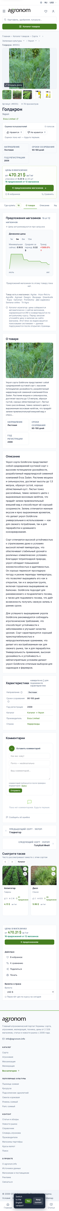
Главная (6, 36)
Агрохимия (7, 1057)
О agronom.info (9, 1164)
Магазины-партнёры (12, 1141)
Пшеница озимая (10, 1084)
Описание (44, 205)
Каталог (21, 862)
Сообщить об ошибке (19, 817)
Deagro (27, 297)
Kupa (9, 300)
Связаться (7, 1182)
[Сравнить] (25, 874)
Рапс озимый (8, 1106)
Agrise (34, 294)
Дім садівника (43, 300)
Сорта (35, 36)
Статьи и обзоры (10, 1119)
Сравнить (49, 194)
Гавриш (7, 892)
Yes (28, 1201)
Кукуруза (6, 1088)
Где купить (12, 205)
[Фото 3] (27, 94)
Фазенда (36, 297)
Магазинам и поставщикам (15, 1173)
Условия (6, 1198)
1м (11, 239)
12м (30, 239)
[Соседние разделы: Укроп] (36, 41)
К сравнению (16, 963)
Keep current (38, 1201)
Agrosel (18, 297)
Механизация (8, 1061)
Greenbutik (48, 297)
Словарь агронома (11, 1133)
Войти (24, 786)
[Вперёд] (12, 862)
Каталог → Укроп (35, 712)
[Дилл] (44, 875)
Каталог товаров (31, 26)
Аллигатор (9, 888)
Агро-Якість (44, 294)
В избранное (14, 194)
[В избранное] (25, 869)
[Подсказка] (21, 692)
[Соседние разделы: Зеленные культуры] (24, 41)
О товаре (30, 205)
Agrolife (9, 297)
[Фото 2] (17, 94)
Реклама (6, 1177)
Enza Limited (33, 718)
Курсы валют (8, 1146)
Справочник (8, 1128)
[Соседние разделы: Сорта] (40, 36)
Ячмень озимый (10, 1102)
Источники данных (11, 1168)
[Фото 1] (6, 94)
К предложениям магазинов (27, 188)
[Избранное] (45, 11)
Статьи (51, 1207)
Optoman (18, 300)
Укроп (31, 41)
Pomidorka (29, 300)
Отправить (15, 790)
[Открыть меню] (4, 11)
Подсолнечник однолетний (15, 1093)
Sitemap (49, 1198)
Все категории (9, 1071)
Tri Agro (25, 302)
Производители (9, 1137)
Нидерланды (33, 724)
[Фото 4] (37, 94)
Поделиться (16, 969)
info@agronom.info (15, 1039)
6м (23, 239)
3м (17, 239)
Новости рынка (9, 1124)
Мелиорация (8, 1066)
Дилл (35, 888)
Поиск (5, 1150)
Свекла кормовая (11, 1097)
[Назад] (5, 862)
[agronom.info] (19, 11)
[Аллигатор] (15, 875)
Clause (36, 892)
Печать (13, 975)
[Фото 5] (48, 94)
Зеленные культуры (12, 41)
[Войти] (53, 11)
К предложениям (29, 942)
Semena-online (13, 302)
